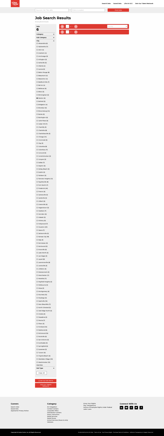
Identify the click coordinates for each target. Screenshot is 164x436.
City (37, 41)
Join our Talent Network (45, 385)
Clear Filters (39, 365)
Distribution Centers (54, 412)
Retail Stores (51, 418)
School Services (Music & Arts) (57, 420)
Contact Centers (52, 409)
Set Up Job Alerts (46, 381)
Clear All (41, 373)
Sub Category (41, 37)
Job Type (39, 368)
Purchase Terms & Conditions (121, 432)
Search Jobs (106, 3)
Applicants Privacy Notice (20, 411)
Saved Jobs (117, 3)
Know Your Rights (89, 403)
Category (39, 34)
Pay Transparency (89, 405)
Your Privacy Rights (107, 432)
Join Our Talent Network (144, 3)
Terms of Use (97, 432)
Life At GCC (128, 3)
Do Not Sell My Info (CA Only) (85, 432)
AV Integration (52, 407)
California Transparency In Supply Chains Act (141, 432)
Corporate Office (52, 411)
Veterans (50, 422)
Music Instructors (53, 414)
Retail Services (52, 416)
